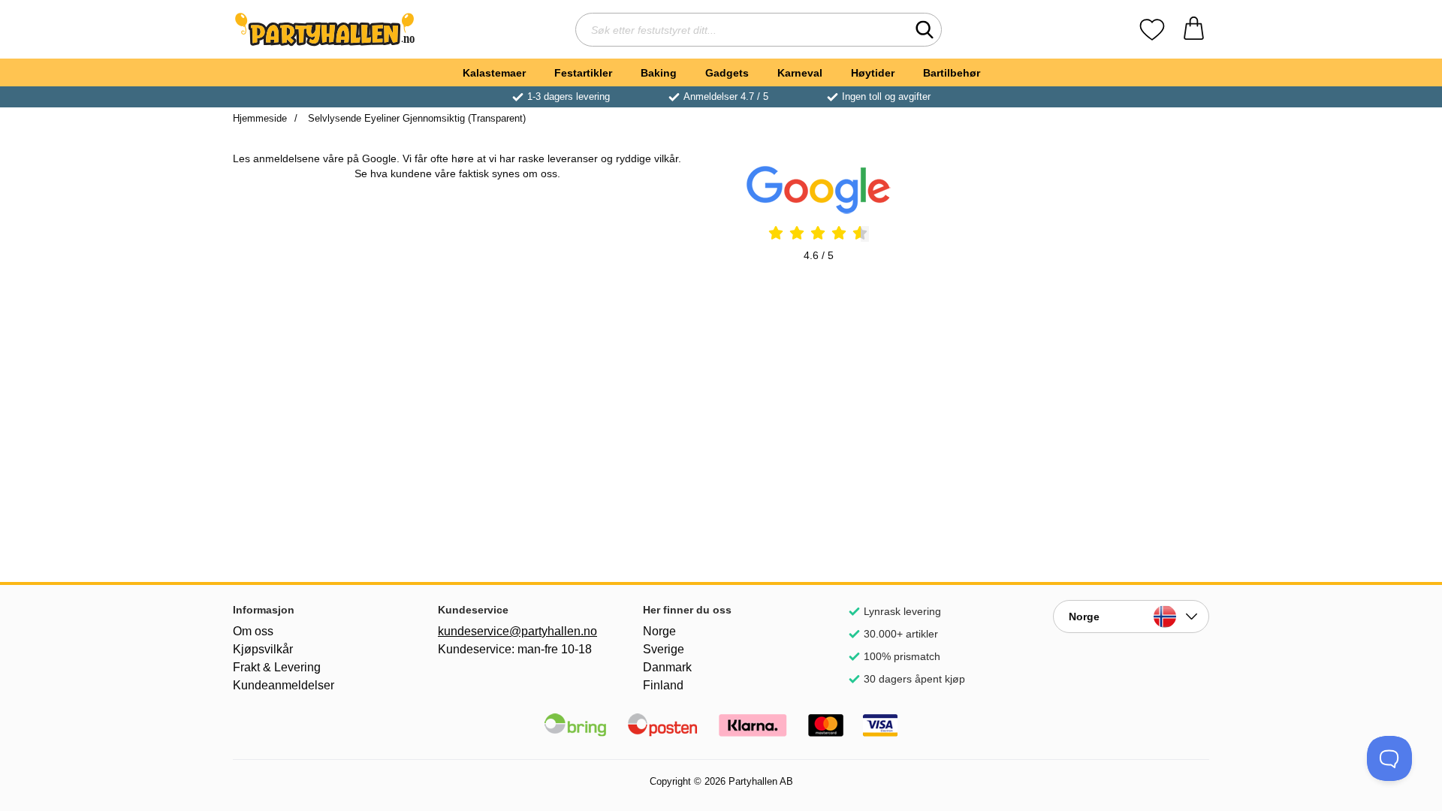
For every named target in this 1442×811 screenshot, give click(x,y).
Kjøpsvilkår (263, 649)
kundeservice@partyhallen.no (516, 631)
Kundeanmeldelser (283, 685)
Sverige (663, 649)
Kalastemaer (494, 73)
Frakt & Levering (277, 667)
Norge (659, 631)
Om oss (253, 631)
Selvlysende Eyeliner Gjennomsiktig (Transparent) (415, 118)
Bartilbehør (951, 73)
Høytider (872, 73)
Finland (663, 685)
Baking (659, 73)
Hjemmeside (260, 118)
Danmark (667, 667)
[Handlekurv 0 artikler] (1193, 29)
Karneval (799, 73)
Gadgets (727, 73)
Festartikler (583, 73)
